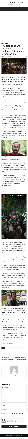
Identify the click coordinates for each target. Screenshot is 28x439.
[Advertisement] (14, 28)
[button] (2, 9)
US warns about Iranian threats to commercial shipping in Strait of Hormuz (21, 358)
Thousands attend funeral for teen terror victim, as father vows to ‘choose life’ (12, 49)
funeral (13, 348)
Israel (10, 12)
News (6, 12)
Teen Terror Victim (19, 348)
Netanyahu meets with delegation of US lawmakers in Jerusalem (7, 357)
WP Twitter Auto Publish (8, 438)
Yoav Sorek (4, 349)
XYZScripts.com (21, 438)
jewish (2, 56)
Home (2, 12)
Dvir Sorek (8, 348)
